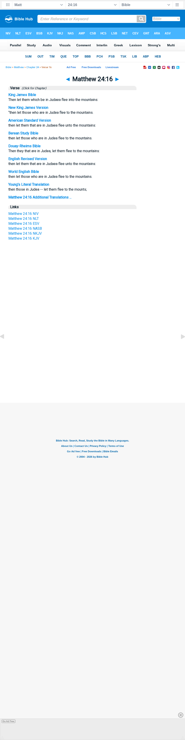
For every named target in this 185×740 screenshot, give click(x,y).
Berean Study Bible (23, 133)
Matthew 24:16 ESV (23, 223)
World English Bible (23, 171)
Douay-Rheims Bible (24, 146)
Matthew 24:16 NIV (23, 214)
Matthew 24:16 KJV (23, 238)
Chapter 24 (32, 67)
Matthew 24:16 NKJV (25, 233)
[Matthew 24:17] (179, 347)
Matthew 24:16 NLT (23, 218)
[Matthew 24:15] (5, 347)
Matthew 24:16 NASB (25, 228)
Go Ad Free (8, 721)
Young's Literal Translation (28, 184)
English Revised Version (27, 159)
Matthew (19, 67)
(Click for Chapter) (33, 88)
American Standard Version (29, 120)
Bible (8, 67)
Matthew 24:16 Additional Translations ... (40, 197)
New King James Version (28, 107)
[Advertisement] (92, 360)
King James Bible (22, 95)
